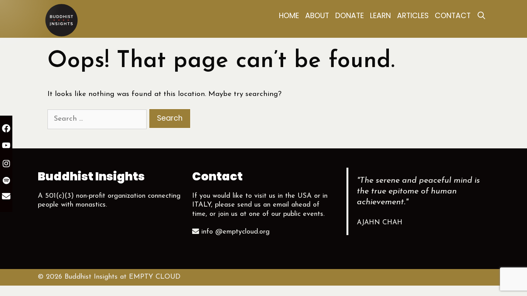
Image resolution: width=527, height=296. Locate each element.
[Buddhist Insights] (61, 19)
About (317, 15)
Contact (453, 15)
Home (289, 15)
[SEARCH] (481, 16)
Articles (413, 15)
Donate (349, 15)
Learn (380, 15)
